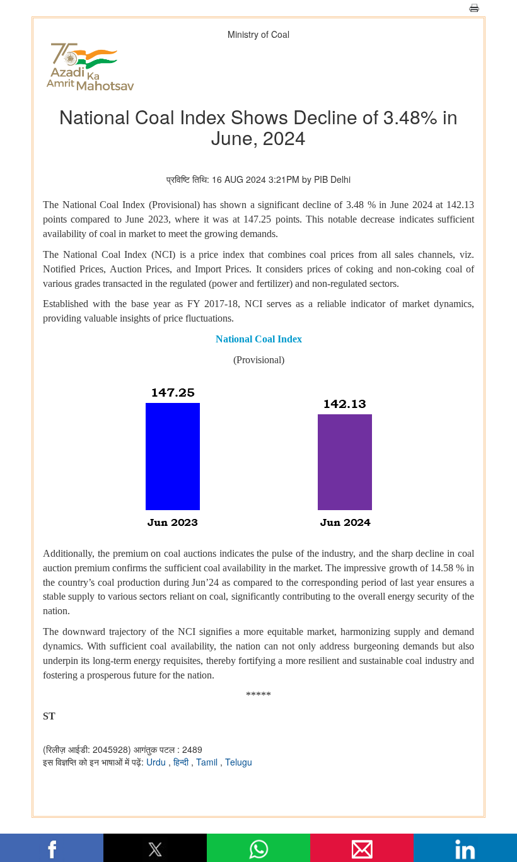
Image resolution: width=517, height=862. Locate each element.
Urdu (157, 761)
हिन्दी (182, 761)
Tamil (208, 761)
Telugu (238, 761)
